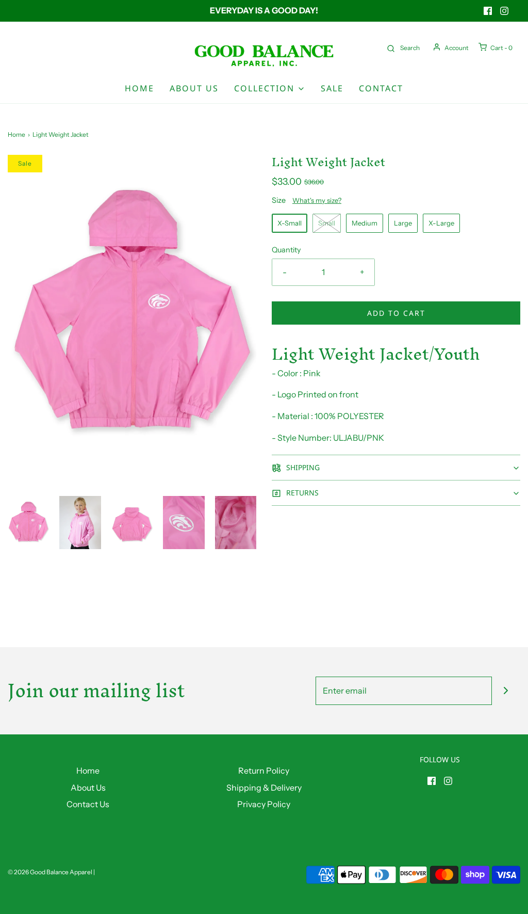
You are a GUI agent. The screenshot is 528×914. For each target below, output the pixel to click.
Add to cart (396, 313)
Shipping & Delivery (264, 787)
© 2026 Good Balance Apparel (50, 872)
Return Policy (263, 770)
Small (326, 223)
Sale (332, 88)
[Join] (506, 691)
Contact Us (88, 804)
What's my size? (316, 200)
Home (139, 88)
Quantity (286, 249)
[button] (28, 522)
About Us (194, 88)
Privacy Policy (263, 804)
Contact (381, 88)
